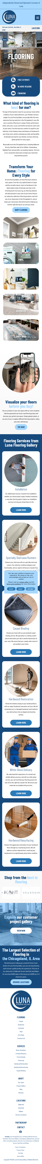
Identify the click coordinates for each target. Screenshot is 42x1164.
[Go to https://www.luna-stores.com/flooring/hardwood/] (21, 304)
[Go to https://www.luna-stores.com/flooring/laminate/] (21, 279)
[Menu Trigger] (37, 17)
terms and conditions (14, 584)
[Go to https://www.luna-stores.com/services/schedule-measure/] (21, 86)
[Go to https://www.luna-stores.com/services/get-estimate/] (21, 80)
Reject (21, 589)
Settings (30, 589)
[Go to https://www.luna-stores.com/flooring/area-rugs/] (21, 330)
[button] (21, 210)
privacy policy (24, 582)
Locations (36, 28)
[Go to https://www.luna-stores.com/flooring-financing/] (21, 93)
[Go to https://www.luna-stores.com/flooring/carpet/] (21, 227)
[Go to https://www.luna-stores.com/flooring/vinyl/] (21, 253)
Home (5, 40)
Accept (11, 589)
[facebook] (20, 1132)
